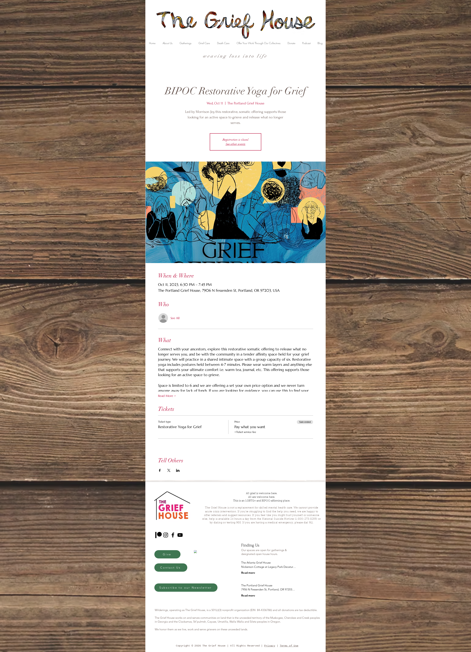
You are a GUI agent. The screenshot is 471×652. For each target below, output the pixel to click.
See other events (235, 144)
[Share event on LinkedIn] (178, 470)
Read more (248, 572)
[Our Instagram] (165, 535)
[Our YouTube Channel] (180, 535)
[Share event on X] (169, 470)
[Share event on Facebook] (160, 470)
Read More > (167, 396)
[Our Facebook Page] (173, 535)
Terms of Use (289, 645)
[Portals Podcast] (158, 535)
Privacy (269, 645)
